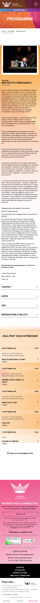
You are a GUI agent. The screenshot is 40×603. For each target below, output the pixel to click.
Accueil (4, 31)
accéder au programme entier (20, 453)
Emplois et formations (20, 576)
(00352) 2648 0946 (20, 551)
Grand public (10, 31)
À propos (20, 567)
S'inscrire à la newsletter (20, 532)
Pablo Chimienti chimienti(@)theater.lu (21, 554)
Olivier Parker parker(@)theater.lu (21, 558)
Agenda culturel (20, 31)
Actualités (20, 570)
